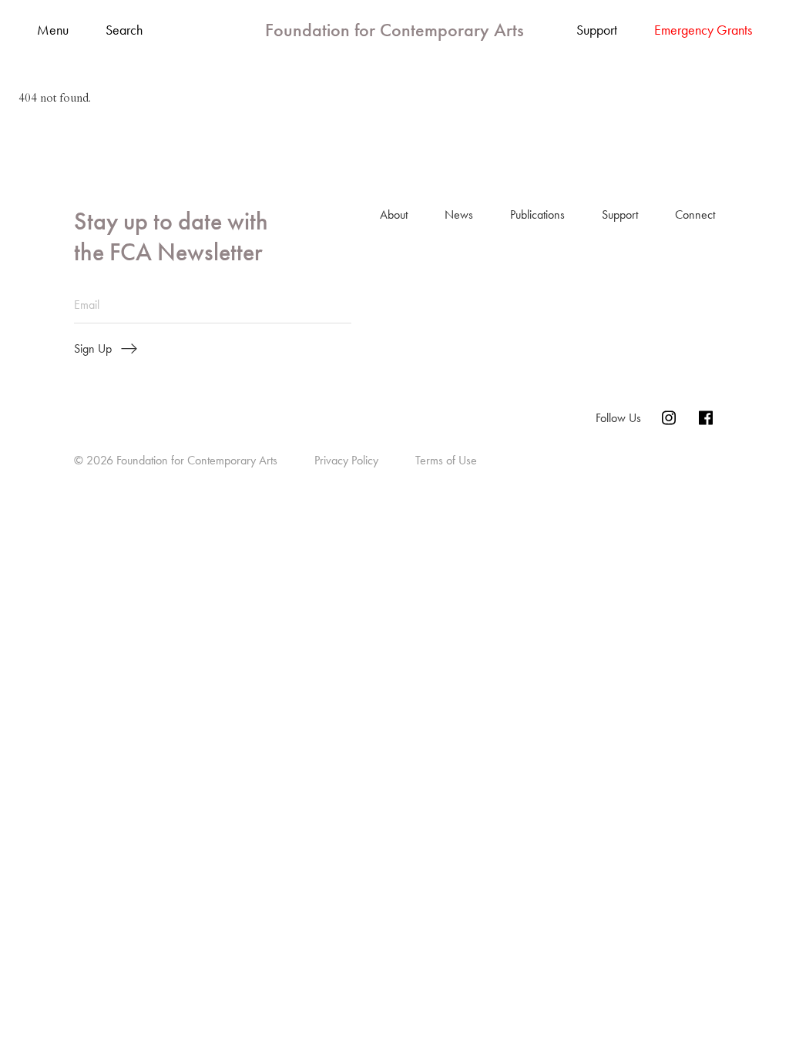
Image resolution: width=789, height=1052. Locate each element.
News (459, 214)
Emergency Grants (703, 30)
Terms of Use (446, 460)
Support (596, 30)
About (394, 214)
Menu (53, 30)
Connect (695, 214)
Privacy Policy (346, 460)
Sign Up (93, 349)
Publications (537, 214)
